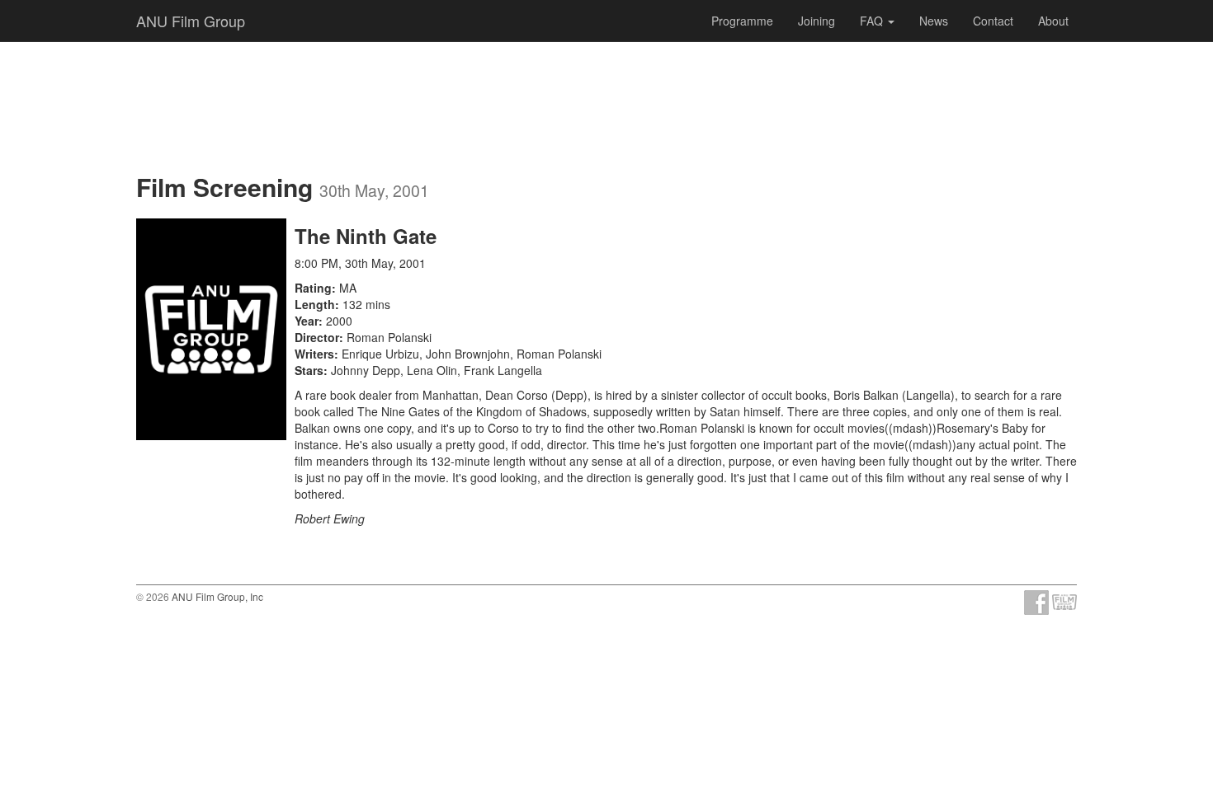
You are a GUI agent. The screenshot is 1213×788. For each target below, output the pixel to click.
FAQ (873, 20)
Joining (816, 20)
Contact (993, 20)
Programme (742, 20)
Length (315, 304)
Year (307, 320)
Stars (309, 370)
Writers (314, 353)
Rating (313, 287)
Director (317, 337)
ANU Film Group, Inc (217, 596)
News (933, 20)
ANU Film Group (190, 20)
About (1053, 20)
